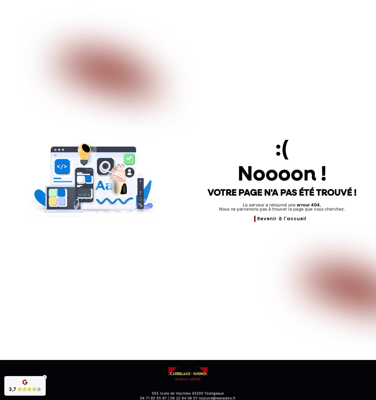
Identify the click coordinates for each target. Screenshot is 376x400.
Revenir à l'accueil (282, 219)
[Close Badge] (44, 377)
